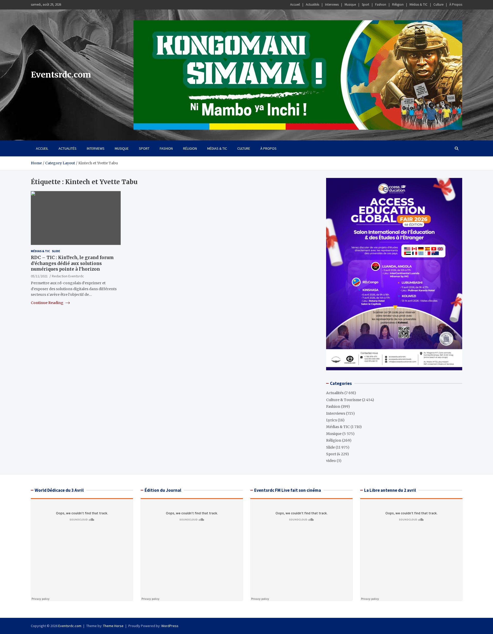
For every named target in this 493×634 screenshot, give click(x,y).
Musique (350, 4)
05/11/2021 (39, 275)
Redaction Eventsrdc (68, 275)
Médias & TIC (419, 4)
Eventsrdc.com (61, 75)
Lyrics (331, 420)
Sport (365, 4)
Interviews (332, 4)
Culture (438, 4)
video (331, 460)
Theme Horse (113, 625)
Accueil (295, 4)
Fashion (380, 4)
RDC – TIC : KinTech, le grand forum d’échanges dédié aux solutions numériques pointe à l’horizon (72, 263)
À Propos (455, 4)
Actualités (312, 4)
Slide (56, 251)
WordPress (169, 625)
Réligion (398, 4)
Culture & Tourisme (343, 400)
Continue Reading (47, 302)
